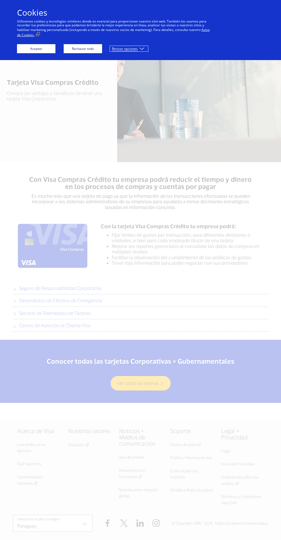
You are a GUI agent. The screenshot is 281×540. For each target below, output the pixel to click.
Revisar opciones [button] (125, 48)
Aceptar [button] (36, 48)
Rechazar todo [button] (83, 48)
